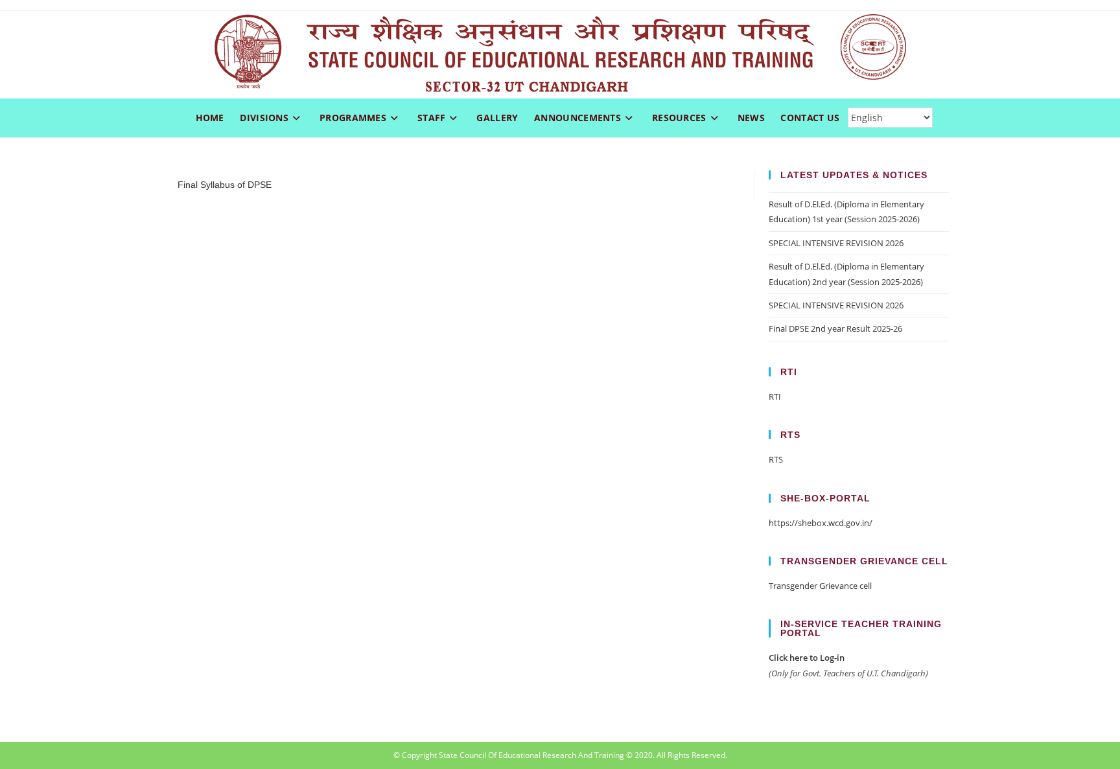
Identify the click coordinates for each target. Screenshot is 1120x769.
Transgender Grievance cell (820, 585)
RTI (775, 396)
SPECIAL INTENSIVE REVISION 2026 (836, 243)
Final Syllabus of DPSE (225, 184)
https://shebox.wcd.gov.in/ (820, 523)
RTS (776, 459)
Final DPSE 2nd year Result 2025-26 (835, 328)
